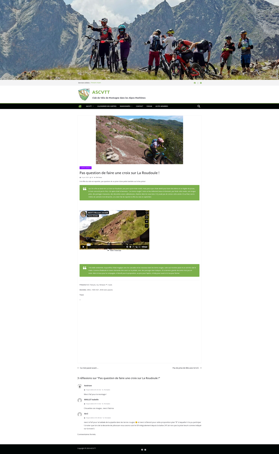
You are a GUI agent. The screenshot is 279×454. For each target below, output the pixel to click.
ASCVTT (101, 92)
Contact (139, 106)
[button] (93, 106)
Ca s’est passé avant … (89, 368)
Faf (92, 177)
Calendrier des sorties (106, 106)
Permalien (107, 390)
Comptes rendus (85, 168)
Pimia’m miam (96, 83)
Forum (149, 106)
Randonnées (125, 106)
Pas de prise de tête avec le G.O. (186, 368)
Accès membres (162, 106)
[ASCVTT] (139, 1)
